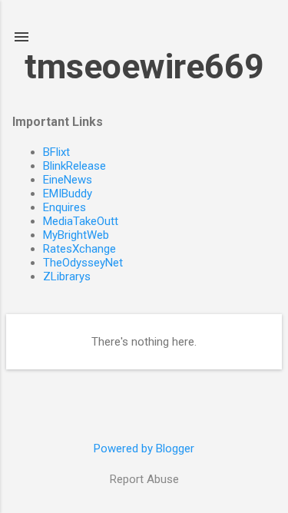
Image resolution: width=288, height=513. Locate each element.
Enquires (64, 207)
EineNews (67, 180)
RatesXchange (79, 249)
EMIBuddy (67, 193)
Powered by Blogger (144, 448)
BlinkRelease (74, 166)
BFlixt (56, 152)
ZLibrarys (67, 276)
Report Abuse (144, 479)
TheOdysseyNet (83, 263)
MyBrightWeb (76, 235)
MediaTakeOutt (80, 221)
